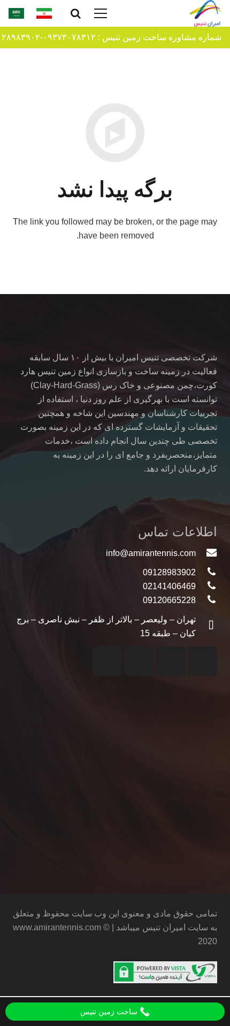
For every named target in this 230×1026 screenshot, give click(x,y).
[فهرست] (101, 13)
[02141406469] (206, 586)
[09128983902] (206, 573)
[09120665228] (206, 600)
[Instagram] (202, 661)
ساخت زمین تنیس (110, 1011)
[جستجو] (76, 13)
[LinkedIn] (107, 661)
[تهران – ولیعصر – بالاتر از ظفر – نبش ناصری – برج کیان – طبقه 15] (206, 627)
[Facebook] (139, 661)
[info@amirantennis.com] (206, 553)
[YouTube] (171, 661)
